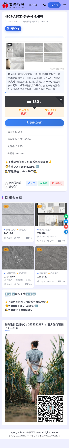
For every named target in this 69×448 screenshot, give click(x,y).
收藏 (45, 183)
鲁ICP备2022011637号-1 (20, 435)
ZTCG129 (42, 276)
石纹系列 (23, 273)
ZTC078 (41, 233)
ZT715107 (9, 276)
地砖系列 (27, 21)
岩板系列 (23, 229)
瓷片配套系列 (45, 229)
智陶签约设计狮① (15, 184)
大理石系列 (11, 229)
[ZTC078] (51, 214)
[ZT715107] (18, 258)
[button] (66, 216)
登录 (55, 5)
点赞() (58, 183)
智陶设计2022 (33, 432)
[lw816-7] (18, 214)
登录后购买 (35, 122)
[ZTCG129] (51, 258)
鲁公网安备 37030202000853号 (45, 435)
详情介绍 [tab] (14, 28)
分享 (32, 183)
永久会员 (52, 110)
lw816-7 (8, 233)
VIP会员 (25, 110)
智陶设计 (35, 21)
